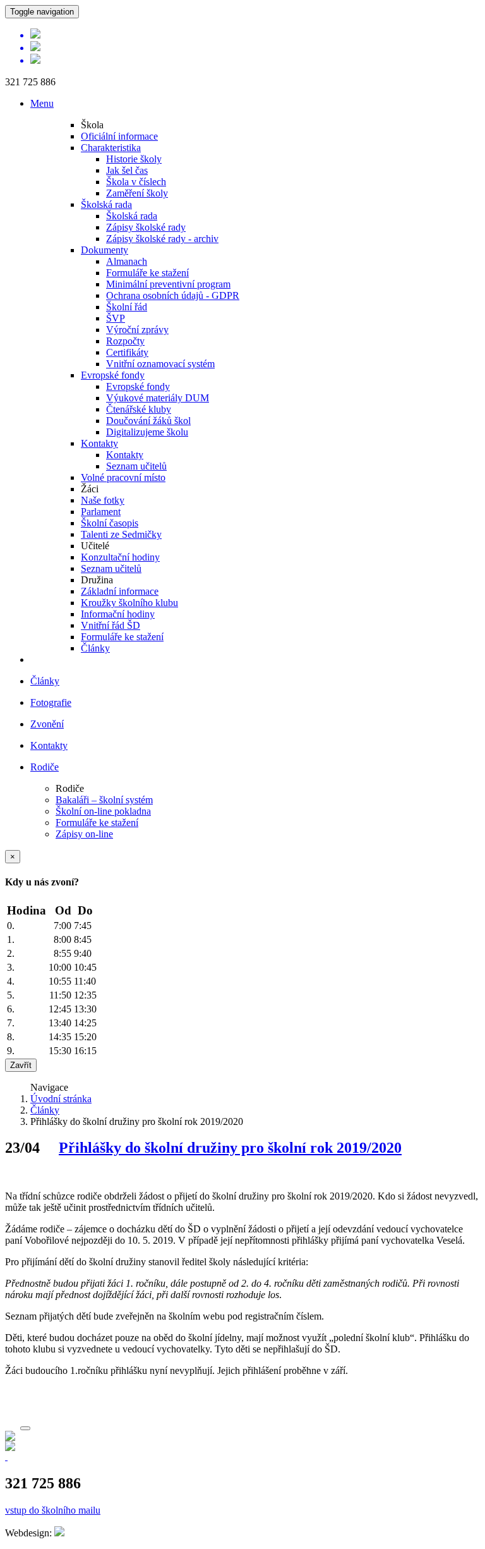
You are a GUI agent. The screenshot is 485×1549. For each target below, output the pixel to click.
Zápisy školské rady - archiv (162, 238)
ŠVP (115, 318)
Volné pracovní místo (123, 477)
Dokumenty (104, 250)
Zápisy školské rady (146, 227)
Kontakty (99, 443)
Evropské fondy (113, 375)
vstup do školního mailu (52, 1510)
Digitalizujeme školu (147, 432)
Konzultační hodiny (120, 557)
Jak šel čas (127, 170)
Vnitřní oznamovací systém (160, 363)
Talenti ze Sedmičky (121, 534)
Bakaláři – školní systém (104, 799)
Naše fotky (102, 500)
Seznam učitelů (136, 466)
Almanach (126, 261)
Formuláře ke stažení (147, 272)
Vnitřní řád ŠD (110, 625)
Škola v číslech (136, 181)
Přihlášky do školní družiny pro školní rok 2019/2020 (230, 1147)
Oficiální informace (119, 136)
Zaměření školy (137, 193)
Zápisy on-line (84, 834)
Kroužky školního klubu (129, 602)
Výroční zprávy (137, 329)
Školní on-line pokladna (103, 811)
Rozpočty (125, 341)
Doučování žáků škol (148, 420)
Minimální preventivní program (168, 284)
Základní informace (120, 591)
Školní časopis (109, 523)
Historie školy (134, 159)
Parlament (101, 511)
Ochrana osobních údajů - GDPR (172, 295)
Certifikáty (127, 352)
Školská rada (106, 204)
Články (95, 648)
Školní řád (126, 306)
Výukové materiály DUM (157, 397)
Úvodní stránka (61, 1098)
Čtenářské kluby (138, 409)
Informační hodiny (118, 614)
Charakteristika (111, 147)
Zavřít (21, 1065)
